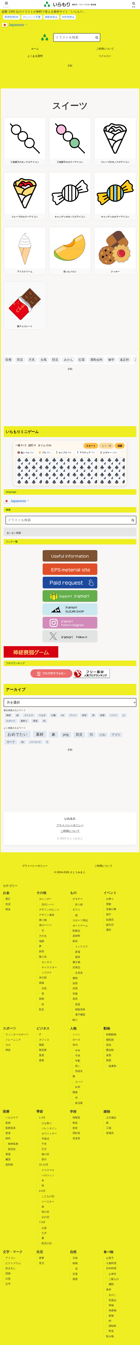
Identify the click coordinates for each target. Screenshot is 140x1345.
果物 (111, 1305)
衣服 (75, 993)
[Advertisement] (70, 77)
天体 (75, 1257)
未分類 (43, 977)
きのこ (112, 1294)
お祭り (110, 898)
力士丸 (43, 935)
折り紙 (79, 904)
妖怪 (41, 951)
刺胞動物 (111, 1034)
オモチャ (78, 898)
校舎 (75, 1127)
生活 (39, 1252)
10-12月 (43, 1164)
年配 (77, 1060)
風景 (75, 1279)
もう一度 (106, 445)
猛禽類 (112, 1065)
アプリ (116, 734)
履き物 (76, 962)
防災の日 (47, 1243)
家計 (8, 898)
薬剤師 (9, 1164)
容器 (77, 1004)
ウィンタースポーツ (16, 1034)
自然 (73, 1252)
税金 (8, 909)
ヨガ (8, 1044)
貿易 (41, 1055)
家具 (75, 941)
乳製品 (112, 1300)
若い (77, 1065)
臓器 (8, 1159)
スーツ (79, 1081)
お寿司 (112, 1273)
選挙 (108, 929)
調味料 (112, 1325)
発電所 (110, 1133)
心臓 (53, 715)
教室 (75, 1122)
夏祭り (24, 721)
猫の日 (45, 1154)
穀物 (111, 1315)
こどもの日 (48, 1196)
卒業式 (45, 1138)
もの (73, 893)
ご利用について (70, 830)
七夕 (44, 1232)
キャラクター (49, 967)
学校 (73, 1111)
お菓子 (110, 1257)
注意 (8, 1278)
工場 (108, 1127)
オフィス (44, 1039)
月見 (27, 359)
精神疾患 (13, 1143)
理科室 (76, 1133)
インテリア (81, 946)
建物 (107, 1111)
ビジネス (43, 1028)
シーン (76, 1034)
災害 (75, 1273)
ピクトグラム (13, 1263)
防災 (15, 359)
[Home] (45, 37)
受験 (108, 904)
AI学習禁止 (68, 16)
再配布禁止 (51, 16)
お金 (6, 893)
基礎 (8, 715)
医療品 (76, 930)
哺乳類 (110, 1039)
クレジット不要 (32, 16)
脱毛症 (12, 1149)
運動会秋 (91, 359)
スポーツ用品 (80, 920)
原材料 (76, 935)
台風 (38, 359)
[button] (97, 37)
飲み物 (110, 1336)
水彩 (44, 988)
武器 (75, 988)
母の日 (45, 1211)
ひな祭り (47, 1123)
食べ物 (108, 1252)
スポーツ (10, 721)
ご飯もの (114, 1279)
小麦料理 (111, 1263)
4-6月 (42, 1190)
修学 (106, 359)
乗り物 (43, 919)
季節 (39, 1111)
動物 (107, 1028)
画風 (41, 982)
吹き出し (10, 1268)
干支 (44, 1143)
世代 (75, 1044)
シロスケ (47, 972)
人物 (73, 1028)
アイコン (10, 1257)
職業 (41, 1044)
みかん (63, 359)
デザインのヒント (49, 909)
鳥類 (108, 1060)
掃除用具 (80, 1009)
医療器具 (10, 1127)
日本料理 (111, 1268)
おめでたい (17, 734)
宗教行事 (111, 909)
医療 (102, 715)
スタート (91, 445)
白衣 (77, 1086)
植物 (75, 1263)
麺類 (111, 1284)
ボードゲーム (80, 925)
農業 (41, 1060)
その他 (41, 893)
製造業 (43, 1049)
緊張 (35, 721)
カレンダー (45, 898)
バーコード (35, 742)
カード (11, 741)
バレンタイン (49, 1128)
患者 (8, 1133)
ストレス (28, 715)
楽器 (75, 983)
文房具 (79, 972)
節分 (44, 1159)
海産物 (112, 1310)
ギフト (76, 909)
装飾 (41, 998)
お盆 (44, 1227)
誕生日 (110, 924)
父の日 (45, 1217)
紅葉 (77, 359)
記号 (8, 1283)
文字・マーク (13, 1252)
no (62, 715)
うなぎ (42, 715)
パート (113, 715)
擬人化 (43, 956)
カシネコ (47, 962)
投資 (8, 904)
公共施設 (111, 1117)
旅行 (108, 914)
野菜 (111, 1331)
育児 (41, 1263)
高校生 (79, 1071)
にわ (102, 734)
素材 (40, 734)
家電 (77, 951)
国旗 (8, 1273)
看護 (8, 1154)
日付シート (48, 904)
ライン (73, 715)
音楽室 (76, 1138)
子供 (77, 1055)
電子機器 (80, 1014)
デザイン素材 (46, 914)
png (66, 734)
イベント (110, 893)
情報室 (76, 1117)
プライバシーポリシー (70, 825)
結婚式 (110, 919)
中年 (77, 1050)
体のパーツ (45, 925)
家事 (41, 1257)
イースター (48, 1201)
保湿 (84, 715)
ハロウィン (48, 1175)
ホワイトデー (49, 1133)
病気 (8, 1138)
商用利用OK (11, 16)
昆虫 (108, 1044)
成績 (119, 445)
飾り (75, 1019)
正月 (44, 1149)
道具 (75, 998)
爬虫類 (110, 1049)
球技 (8, 1049)
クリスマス (48, 1170)
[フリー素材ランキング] (91, 673)
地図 (41, 941)
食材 (108, 1289)
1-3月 (42, 1117)
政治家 (79, 1102)
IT (40, 1034)
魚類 (108, 1055)
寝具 (77, 956)
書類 (75, 978)
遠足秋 (119, 359)
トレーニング (13, 1039)
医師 (8, 1122)
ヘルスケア (11, 1117)
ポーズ (76, 1039)
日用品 (76, 967)
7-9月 (42, 1222)
